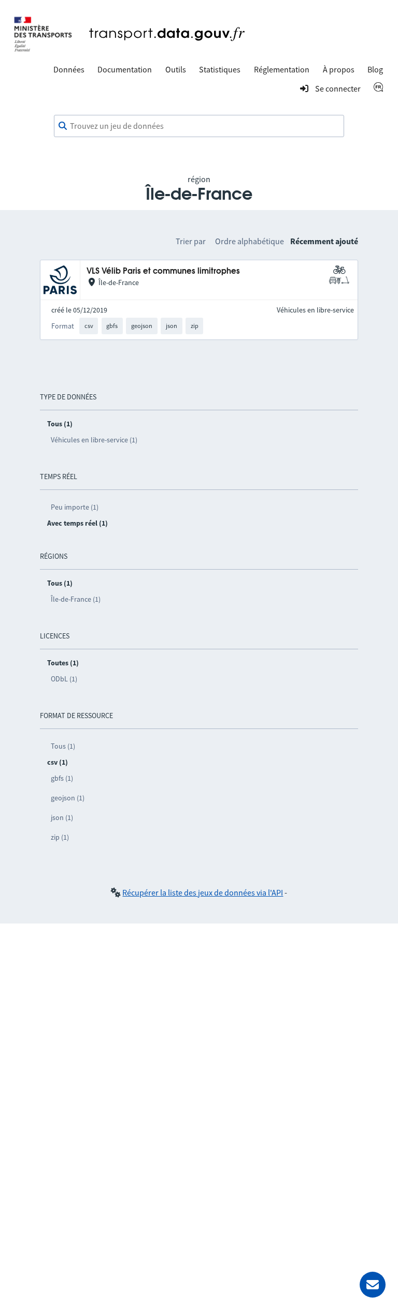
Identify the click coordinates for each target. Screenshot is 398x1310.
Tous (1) (63, 746)
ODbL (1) (64, 678)
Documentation (124, 69)
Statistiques (219, 69)
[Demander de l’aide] (373, 1285)
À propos (338, 69)
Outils (175, 69)
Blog (375, 69)
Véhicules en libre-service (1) (94, 439)
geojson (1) (67, 797)
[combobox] (199, 126)
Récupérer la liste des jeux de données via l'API (202, 892)
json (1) (62, 817)
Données (68, 69)
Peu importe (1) (74, 507)
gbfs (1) (62, 778)
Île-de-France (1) (76, 599)
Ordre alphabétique (249, 241)
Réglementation (281, 69)
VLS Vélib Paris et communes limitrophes (163, 271)
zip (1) (60, 837)
